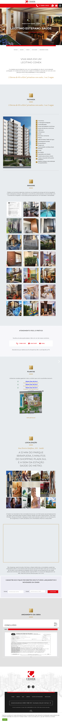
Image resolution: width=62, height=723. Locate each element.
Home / (22, 32)
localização (34, 49)
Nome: (5, 591)
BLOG (23, 696)
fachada (16, 49)
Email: (27, 591)
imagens (22, 49)
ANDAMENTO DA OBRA (43, 49)
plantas (27, 49)
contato (28, 696)
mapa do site (47, 696)
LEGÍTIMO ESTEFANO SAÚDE (35, 32)
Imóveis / (26, 32)
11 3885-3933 (44, 5)
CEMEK (12, 696)
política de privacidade (37, 696)
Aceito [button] (4, 719)
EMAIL (43, 343)
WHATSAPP (33, 343)
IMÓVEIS (18, 696)
